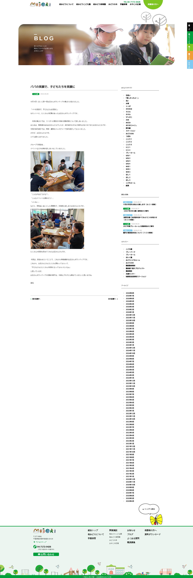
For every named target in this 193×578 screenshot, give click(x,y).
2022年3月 (130, 438)
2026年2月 (130, 309)
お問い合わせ (47, 554)
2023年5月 (130, 400)
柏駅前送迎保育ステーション (136, 276)
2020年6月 (130, 496)
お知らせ (131, 530)
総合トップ (93, 530)
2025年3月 (130, 339)
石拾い (128, 95)
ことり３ (129, 144)
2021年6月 (130, 463)
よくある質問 (133, 538)
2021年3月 (130, 471)
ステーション (130, 131)
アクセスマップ (41, 542)
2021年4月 (130, 468)
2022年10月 (130, 419)
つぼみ (128, 136)
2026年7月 (130, 296)
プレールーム (130, 153)
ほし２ (128, 177)
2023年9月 (130, 389)
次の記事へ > (113, 299)
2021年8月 (130, 457)
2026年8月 (130, 293)
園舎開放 (129, 271)
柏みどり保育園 (99, 4)
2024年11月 (130, 350)
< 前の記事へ (35, 299)
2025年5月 (130, 334)
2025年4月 (130, 337)
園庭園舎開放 (130, 265)
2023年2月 (130, 408)
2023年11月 (130, 383)
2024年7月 (130, 361)
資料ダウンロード (153, 534)
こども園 (129, 249)
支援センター (130, 274)
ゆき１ (128, 166)
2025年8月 (130, 326)
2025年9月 (130, 323)
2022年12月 (130, 413)
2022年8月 (130, 424)
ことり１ (129, 139)
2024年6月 (130, 364)
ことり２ (129, 142)
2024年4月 (130, 370)
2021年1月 (130, 476)
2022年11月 (130, 416)
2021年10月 (130, 452)
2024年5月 (130, 367)
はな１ (128, 155)
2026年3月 (130, 307)
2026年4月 (130, 304)
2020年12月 (130, 479)
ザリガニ (129, 117)
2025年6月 (130, 331)
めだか (128, 123)
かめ (127, 120)
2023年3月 (130, 405)
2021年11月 (130, 449)
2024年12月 (130, 348)
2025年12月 (130, 315)
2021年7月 (130, 460)
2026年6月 (130, 298)
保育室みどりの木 (189, 55)
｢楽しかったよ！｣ (132, 98)
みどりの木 (112, 4)
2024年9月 (130, 356)
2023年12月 (130, 381)
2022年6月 (130, 430)
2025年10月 (130, 320)
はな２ (128, 158)
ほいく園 (129, 257)
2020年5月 (130, 498)
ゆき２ (128, 169)
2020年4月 (130, 501)
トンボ (128, 106)
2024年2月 (130, 375)
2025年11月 (130, 318)
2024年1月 (130, 378)
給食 (127, 185)
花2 (127, 101)
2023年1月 (130, 411)
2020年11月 (130, 482)
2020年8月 (130, 490)
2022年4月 (130, 435)
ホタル (128, 114)
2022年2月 (130, 441)
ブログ (130, 534)
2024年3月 (130, 372)
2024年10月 (130, 353)
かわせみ (129, 109)
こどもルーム (130, 183)
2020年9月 (130, 487)
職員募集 (131, 542)
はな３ (128, 161)
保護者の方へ (153, 4)
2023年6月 (130, 397)
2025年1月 (130, 345)
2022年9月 (130, 422)
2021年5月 (130, 465)
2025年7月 (130, 328)
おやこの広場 (135, 4)
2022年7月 (130, 427)
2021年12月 (130, 446)
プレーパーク (130, 252)
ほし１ (128, 175)
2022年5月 (130, 433)
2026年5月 (130, 301)
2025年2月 (130, 342)
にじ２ (128, 150)
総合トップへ (189, 26)
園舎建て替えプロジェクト (135, 268)
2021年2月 (130, 474)
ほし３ (128, 180)
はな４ (128, 164)
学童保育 (123, 4)
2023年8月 (130, 392)
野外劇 (128, 128)
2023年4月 (130, 402)
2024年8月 (130, 359)
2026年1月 (130, 312)
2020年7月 (130, 493)
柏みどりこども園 (83, 4)
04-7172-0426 (44, 546)
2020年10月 (130, 485)
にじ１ (128, 147)
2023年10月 (130, 386)
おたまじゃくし (131, 125)
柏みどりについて (66, 4)
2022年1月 (130, 443)
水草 (127, 103)
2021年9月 (130, 454)
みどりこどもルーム (133, 260)
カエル (128, 112)
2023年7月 (130, 394)
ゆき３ (128, 172)
